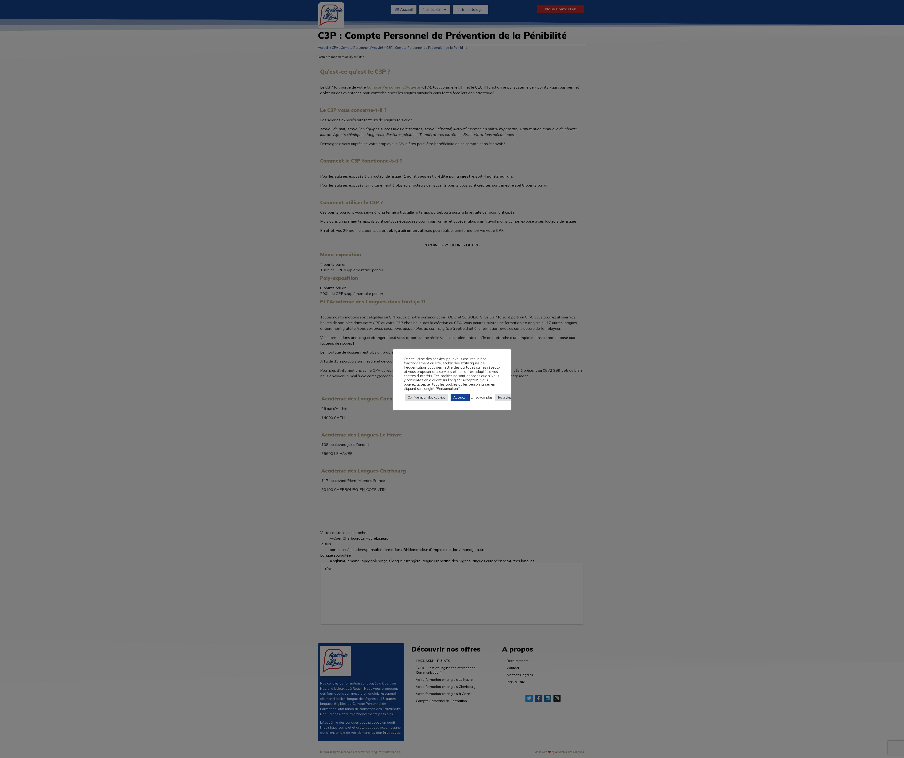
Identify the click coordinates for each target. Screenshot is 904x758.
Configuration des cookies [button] (426, 397)
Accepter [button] (460, 397)
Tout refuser (506, 397)
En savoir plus (481, 397)
